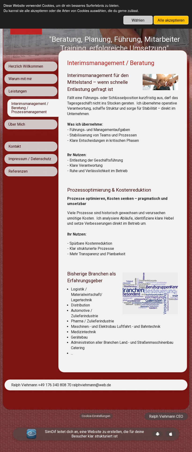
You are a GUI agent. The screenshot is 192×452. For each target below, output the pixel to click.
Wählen (138, 20)
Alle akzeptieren (171, 20)
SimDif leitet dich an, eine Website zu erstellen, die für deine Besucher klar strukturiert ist (94, 433)
